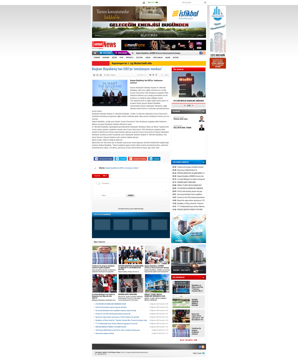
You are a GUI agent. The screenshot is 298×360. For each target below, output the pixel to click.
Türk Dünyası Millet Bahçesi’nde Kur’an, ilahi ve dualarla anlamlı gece (118, 330)
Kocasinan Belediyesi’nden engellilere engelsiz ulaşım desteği (116, 310)
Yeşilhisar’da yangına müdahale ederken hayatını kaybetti (188, 168)
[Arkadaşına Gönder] (153, 75)
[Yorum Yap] (150, 75)
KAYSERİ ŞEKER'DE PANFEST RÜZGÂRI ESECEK (111, 327)
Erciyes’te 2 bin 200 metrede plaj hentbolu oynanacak (113, 314)
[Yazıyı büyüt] (166, 75)
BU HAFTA (189, 340)
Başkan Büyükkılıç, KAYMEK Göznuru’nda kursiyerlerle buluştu (188, 177)
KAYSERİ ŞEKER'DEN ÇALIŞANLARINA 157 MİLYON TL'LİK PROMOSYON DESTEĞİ (188, 174)
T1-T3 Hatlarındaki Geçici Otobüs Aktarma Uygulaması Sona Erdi (116, 324)
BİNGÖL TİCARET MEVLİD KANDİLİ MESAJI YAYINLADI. (156, 297)
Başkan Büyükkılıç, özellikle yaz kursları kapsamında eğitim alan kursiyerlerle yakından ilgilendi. (157, 269)
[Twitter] (97, 75)
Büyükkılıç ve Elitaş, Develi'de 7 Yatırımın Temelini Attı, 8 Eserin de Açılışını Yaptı (121, 320)
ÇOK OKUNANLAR (179, 277)
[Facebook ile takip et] (201, 53)
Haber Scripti (197, 353)
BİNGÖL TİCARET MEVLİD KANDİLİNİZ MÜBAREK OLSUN (187, 186)
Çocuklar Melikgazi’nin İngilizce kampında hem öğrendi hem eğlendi (160, 54)
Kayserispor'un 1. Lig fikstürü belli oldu (132, 63)
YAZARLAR (176, 111)
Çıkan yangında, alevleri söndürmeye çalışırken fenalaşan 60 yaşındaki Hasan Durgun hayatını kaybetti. (104, 269)
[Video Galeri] (121, 53)
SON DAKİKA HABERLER (181, 162)
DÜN (195, 340)
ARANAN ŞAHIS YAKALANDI (184, 182)
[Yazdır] (156, 75)
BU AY (182, 340)
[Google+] (101, 75)
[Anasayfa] (95, 53)
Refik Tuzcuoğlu (181, 118)
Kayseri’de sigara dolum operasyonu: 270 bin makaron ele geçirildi (117, 317)
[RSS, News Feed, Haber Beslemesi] (204, 53)
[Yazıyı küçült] (161, 75)
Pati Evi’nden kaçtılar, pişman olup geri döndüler (111, 307)
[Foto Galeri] (105, 53)
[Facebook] (94, 75)
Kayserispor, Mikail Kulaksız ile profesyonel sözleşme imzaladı (184, 171)
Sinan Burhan (182, 127)
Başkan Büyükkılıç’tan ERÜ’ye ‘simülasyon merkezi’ (122, 168)
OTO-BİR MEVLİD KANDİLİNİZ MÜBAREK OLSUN (111, 304)
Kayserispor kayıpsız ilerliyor (105, 333)
